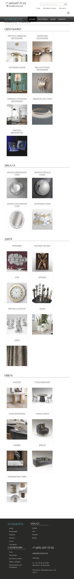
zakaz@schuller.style (16, 6)
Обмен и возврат (15, 562)
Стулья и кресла (42, 414)
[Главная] (14, 19)
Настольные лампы (16, 67)
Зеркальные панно (42, 204)
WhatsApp (35, 558)
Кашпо (42, 309)
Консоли (17, 382)
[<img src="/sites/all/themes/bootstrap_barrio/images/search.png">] (65, 4)
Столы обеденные (42, 382)
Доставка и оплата (49, 8)
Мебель (9, 375)
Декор (8, 239)
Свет (33, 531)
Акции (53, 19)
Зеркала (10, 165)
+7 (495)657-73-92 (16, 3)
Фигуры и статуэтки (17, 309)
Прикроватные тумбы (17, 476)
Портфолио (13, 544)
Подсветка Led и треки (42, 99)
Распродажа (43, 19)
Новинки (61, 19)
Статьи (11, 541)
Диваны (42, 445)
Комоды (17, 445)
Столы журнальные (17, 414)
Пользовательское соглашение (15, 566)
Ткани (17, 340)
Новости (12, 538)
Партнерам (13, 555)
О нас (38, 8)
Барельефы (17, 246)
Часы (17, 277)
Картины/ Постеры (42, 246)
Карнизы (42, 277)
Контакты (62, 8)
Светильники (13, 29)
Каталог (32, 19)
